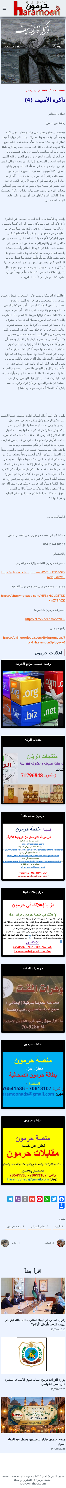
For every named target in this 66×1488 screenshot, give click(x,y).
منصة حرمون (15, 1226)
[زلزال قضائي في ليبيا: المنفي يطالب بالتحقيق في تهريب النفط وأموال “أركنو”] (33, 1296)
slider (43, 90)
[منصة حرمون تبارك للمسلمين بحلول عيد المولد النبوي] (33, 1415)
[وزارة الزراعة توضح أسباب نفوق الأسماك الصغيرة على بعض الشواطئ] (33, 1355)
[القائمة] (4, 8)
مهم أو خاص (32, 90)
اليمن (59, 1226)
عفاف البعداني (39, 1226)
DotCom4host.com (33, 1483)
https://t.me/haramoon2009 (45, 619)
